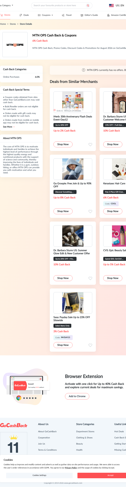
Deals (26, 15)
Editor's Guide (91, 15)
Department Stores (85, 432)
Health (79, 450)
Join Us (41, 444)
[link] (3, 24)
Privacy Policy (71, 468)
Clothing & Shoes (84, 438)
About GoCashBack (47, 432)
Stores (7, 15)
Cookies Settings (39, 475)
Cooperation (44, 438)
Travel (68, 15)
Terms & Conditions (47, 450)
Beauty (79, 444)
